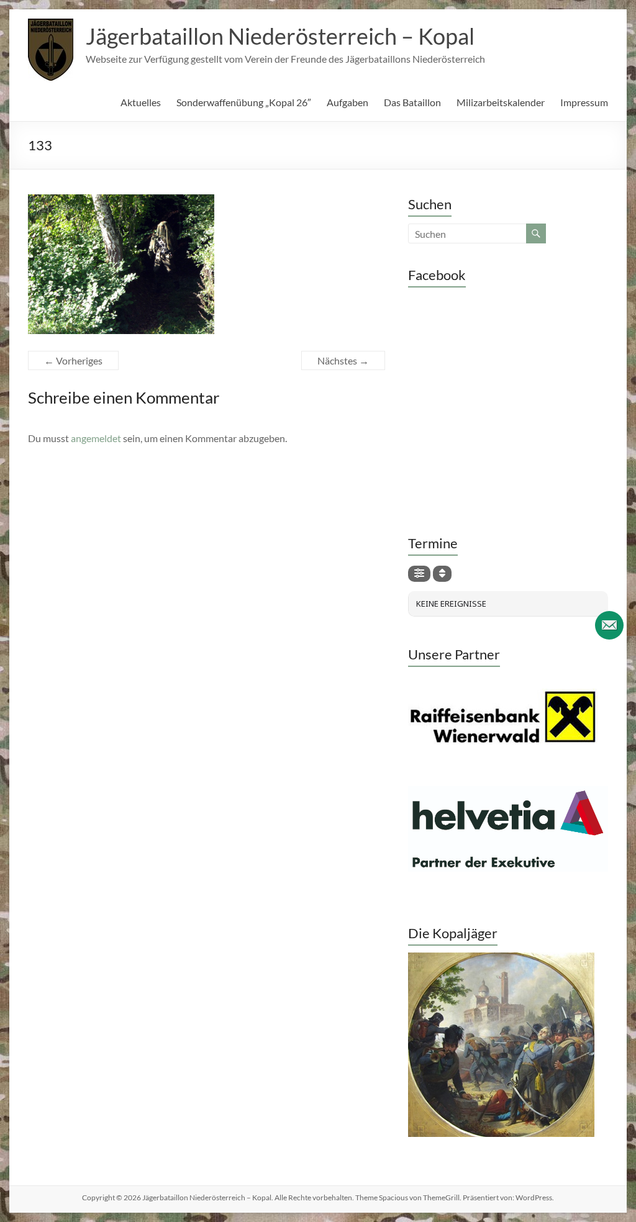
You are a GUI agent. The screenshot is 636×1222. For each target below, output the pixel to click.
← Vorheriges (73, 360)
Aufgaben (347, 102)
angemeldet (96, 438)
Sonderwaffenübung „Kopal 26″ (243, 102)
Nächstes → (343, 360)
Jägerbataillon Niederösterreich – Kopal (280, 36)
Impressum (584, 102)
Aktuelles (140, 102)
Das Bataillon (412, 102)
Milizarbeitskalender (501, 102)
